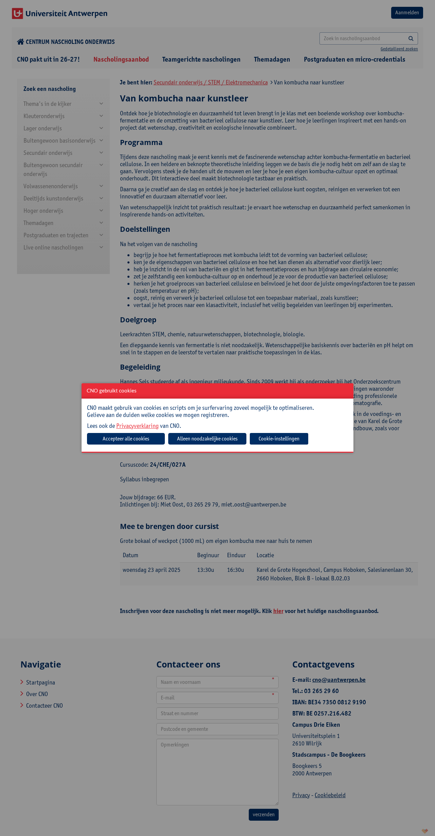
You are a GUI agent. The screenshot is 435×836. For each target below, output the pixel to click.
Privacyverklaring (137, 425)
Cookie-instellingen (279, 438)
